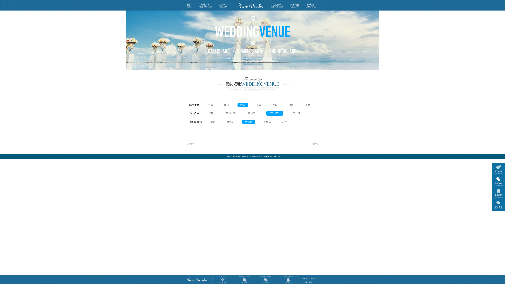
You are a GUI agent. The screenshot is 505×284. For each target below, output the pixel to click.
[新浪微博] (223, 279)
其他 (307, 105)
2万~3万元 (252, 113)
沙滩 (291, 105)
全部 (210, 105)
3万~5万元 (274, 113)
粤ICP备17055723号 (259, 157)
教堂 (242, 105)
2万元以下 (229, 113)
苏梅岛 (267, 121)
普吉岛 (248, 121)
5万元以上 (297, 113)
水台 (226, 105)
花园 (259, 105)
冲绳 (284, 121)
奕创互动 (277, 157)
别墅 (275, 105)
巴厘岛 (230, 121)
